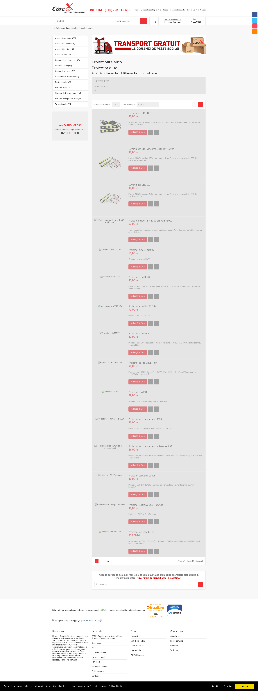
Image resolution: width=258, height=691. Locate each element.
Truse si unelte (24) (63, 104)
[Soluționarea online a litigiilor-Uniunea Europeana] (123, 610)
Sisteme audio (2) (62, 88)
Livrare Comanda (178, 10)
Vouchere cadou (138, 641)
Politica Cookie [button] (115, 686)
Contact (203, 10)
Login (166, 22)
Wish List (174, 650)
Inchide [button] (215, 686)
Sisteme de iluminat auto (66, 28)
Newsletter (135, 636)
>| (108, 561)
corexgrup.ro (57, 647)
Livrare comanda (99, 657)
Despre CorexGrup (148, 10)
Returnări (174, 646)
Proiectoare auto (86, 28)
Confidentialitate (99, 652)
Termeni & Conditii (99, 666)
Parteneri (96, 662)
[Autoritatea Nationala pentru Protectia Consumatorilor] (76, 610)
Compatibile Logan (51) (65, 71)
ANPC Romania (137, 655)
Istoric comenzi (176, 641)
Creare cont (177, 22)
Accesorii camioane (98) (65, 38)
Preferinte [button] (228, 686)
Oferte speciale (137, 646)
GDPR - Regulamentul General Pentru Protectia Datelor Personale (107, 637)
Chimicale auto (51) (63, 66)
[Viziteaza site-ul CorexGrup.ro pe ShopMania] (174, 610)
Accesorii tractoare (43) (65, 55)
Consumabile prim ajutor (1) (67, 77)
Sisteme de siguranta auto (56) (68, 99)
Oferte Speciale (163, 10)
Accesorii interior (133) (64, 49)
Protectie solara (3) (63, 82)
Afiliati (195, 10)
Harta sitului (136, 650)
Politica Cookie (98, 671)
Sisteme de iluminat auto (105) (68, 93)
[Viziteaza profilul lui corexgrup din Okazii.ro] (155, 610)
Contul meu (175, 636)
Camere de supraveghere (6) (67, 60)
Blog (188, 10)
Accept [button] (244, 686)
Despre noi (96, 643)
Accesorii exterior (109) (65, 44)
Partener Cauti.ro (93, 620)
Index (137, 10)
